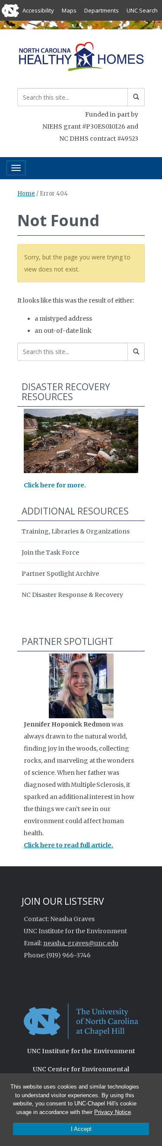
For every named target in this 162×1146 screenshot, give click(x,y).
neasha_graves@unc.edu (80, 943)
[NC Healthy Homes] (81, 58)
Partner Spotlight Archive (60, 574)
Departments (101, 10)
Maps (69, 10)
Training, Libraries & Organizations (76, 531)
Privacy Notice (112, 1112)
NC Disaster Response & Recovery (72, 595)
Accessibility (38, 10)
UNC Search (142, 10)
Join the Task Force (50, 552)
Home (26, 193)
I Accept (81, 1129)
